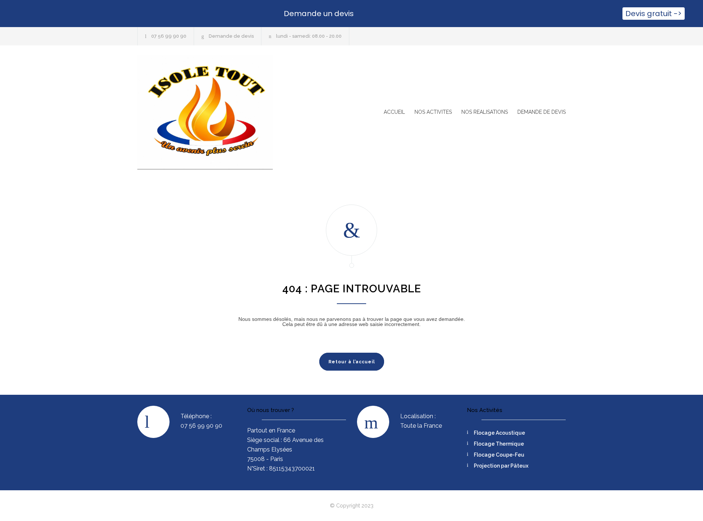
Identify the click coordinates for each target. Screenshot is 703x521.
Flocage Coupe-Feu (499, 455)
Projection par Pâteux (501, 466)
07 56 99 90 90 (168, 36)
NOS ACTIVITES (433, 112)
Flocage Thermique (499, 444)
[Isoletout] (205, 112)
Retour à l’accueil (351, 361)
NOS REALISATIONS (484, 112)
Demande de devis (231, 36)
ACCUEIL (394, 112)
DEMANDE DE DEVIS (541, 112)
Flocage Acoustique (499, 433)
